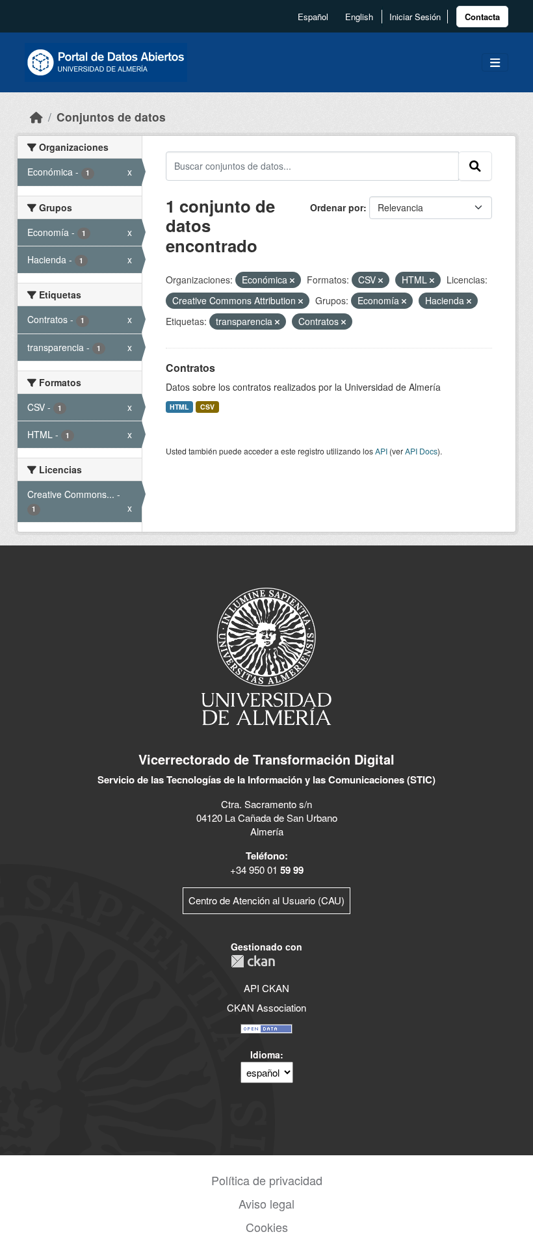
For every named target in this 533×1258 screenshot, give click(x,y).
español (313, 16)
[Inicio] (36, 117)
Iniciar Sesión (415, 16)
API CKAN (266, 988)
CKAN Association (266, 1007)
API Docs (421, 450)
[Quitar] (292, 280)
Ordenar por (336, 207)
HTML (179, 407)
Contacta (482, 16)
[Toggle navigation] (495, 62)
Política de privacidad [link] (266, 1180)
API (381, 450)
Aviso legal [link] (266, 1203)
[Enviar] (475, 165)
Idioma (265, 1054)
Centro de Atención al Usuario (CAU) (266, 900)
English (359, 16)
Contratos (190, 367)
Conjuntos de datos (111, 117)
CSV (207, 407)
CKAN (253, 961)
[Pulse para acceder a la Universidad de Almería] (267, 655)
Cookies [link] (267, 1226)
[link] (482, 16)
